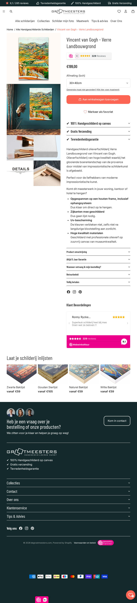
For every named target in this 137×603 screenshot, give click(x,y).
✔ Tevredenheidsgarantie (82, 139)
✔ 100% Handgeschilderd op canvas (88, 123)
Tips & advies (99, 21)
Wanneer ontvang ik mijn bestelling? (83, 266)
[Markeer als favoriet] (33, 368)
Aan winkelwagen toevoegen (100, 99)
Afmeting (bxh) (75, 75)
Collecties (43, 21)
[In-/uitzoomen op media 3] (33, 160)
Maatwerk (83, 21)
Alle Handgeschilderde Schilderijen (35, 29)
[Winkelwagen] (133, 11)
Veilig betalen (72, 281)
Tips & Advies (16, 516)
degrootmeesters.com (41, 543)
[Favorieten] (119, 11)
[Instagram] (74, 292)
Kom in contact (117, 420)
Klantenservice (17, 507)
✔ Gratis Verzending (79, 131)
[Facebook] (68, 292)
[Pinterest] (80, 292)
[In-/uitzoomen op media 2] (33, 109)
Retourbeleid (72, 274)
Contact (12, 491)
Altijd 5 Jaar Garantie (76, 259)
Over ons (13, 499)
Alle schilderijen (25, 21)
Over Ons (116, 21)
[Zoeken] (11, 11)
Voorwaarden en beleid (85, 543)
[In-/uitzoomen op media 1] (33, 58)
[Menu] (4, 11)
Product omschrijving (76, 251)
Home (10, 29)
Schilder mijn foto (63, 21)
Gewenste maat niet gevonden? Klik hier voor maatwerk (92, 89)
